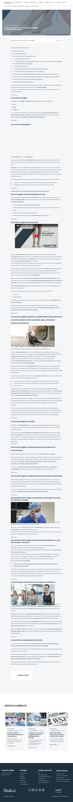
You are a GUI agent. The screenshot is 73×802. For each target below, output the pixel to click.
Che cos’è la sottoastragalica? (19, 53)
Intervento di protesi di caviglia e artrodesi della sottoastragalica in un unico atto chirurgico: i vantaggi (35, 74)
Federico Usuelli (8, 25)
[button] (12, 40)
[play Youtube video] (11, 249)
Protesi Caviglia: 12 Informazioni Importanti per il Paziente (35, 191)
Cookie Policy (11, 796)
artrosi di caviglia (15, 197)
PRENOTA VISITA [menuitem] (33, 2)
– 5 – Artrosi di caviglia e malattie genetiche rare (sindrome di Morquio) (29, 71)
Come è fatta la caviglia (18, 51)
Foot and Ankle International (31, 85)
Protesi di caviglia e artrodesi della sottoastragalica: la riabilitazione (28, 79)
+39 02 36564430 (58, 792)
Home (6, 6)
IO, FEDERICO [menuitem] (57, 2)
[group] (36, 40)
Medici (9, 6)
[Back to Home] (8, 2)
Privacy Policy (6, 796)
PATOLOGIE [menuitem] (26, 2)
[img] (57, 40)
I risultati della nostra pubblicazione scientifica (23, 82)
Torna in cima (14, 94)
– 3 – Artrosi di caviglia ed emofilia (20, 66)
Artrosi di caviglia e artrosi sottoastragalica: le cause (24, 56)
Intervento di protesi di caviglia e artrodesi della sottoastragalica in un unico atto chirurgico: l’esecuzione (36, 76)
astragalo (14, 167)
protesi (45, 305)
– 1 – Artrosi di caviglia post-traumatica (21, 58)
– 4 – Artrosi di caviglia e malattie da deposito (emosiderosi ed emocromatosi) (30, 68)
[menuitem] (12, 2)
